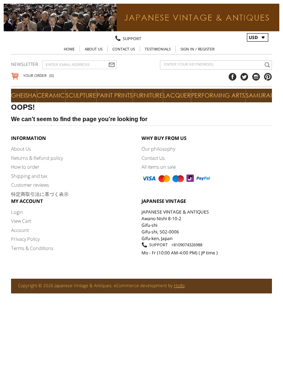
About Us (93, 49)
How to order (25, 166)
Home (69, 49)
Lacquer (177, 95)
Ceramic (51, 95)
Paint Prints (115, 95)
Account (20, 230)
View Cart (21, 221)
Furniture (148, 95)
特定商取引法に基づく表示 (40, 194)
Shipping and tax (29, 176)
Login (17, 212)
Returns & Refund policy (37, 158)
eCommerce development (140, 285)
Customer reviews (30, 185)
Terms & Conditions (32, 248)
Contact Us (123, 49)
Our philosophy (158, 148)
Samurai (259, 95)
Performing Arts (218, 95)
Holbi (179, 285)
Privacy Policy (25, 239)
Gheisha (23, 95)
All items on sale (159, 166)
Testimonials (158, 49)
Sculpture (81, 95)
